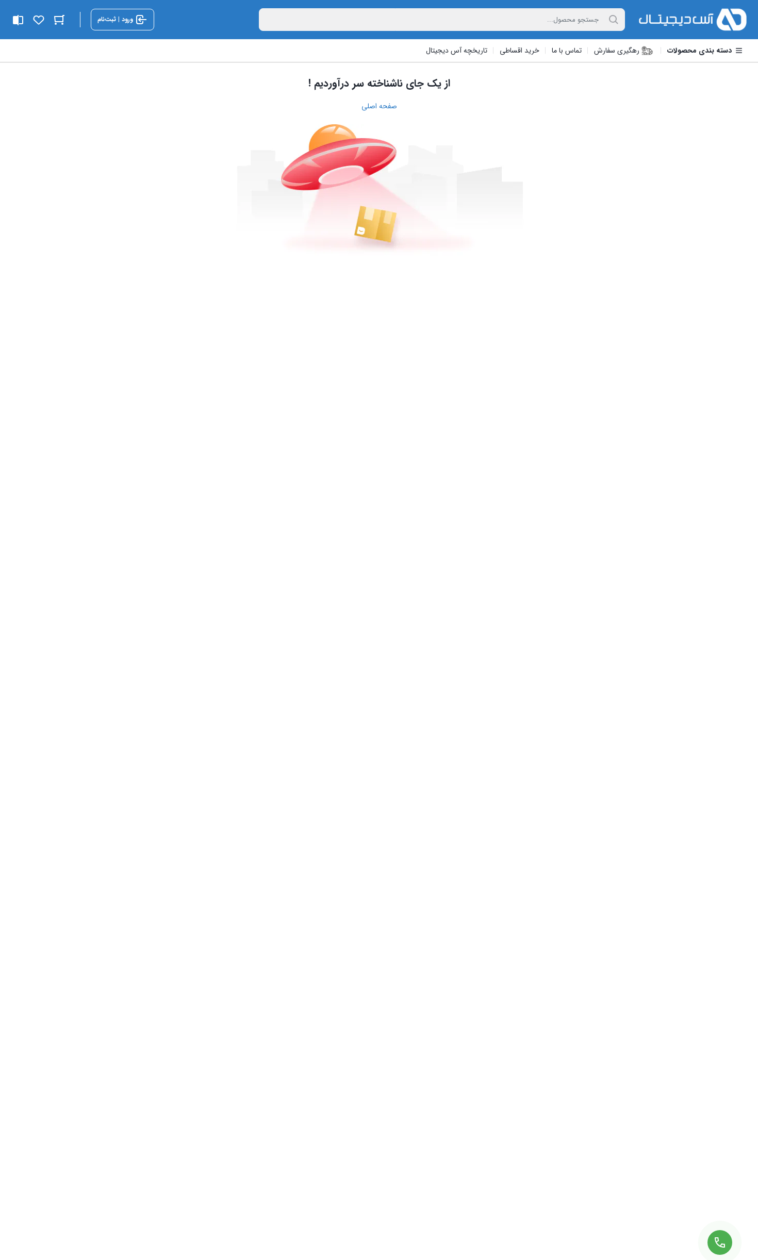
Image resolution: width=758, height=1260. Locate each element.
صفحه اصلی (379, 106)
